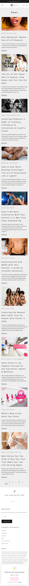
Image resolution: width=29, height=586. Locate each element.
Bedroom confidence (10, 163)
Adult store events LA (11, 115)
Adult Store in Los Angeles (13, 359)
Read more (4, 50)
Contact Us (4, 533)
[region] (14, 494)
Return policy (5, 543)
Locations (4, 535)
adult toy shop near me (11, 452)
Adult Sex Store (8, 208)
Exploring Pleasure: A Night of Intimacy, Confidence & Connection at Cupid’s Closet (13, 125)
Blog (3, 538)
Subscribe (7, 521)
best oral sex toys (9, 33)
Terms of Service (6, 541)
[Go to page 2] (22, 482)
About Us (4, 530)
